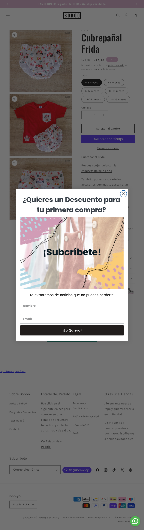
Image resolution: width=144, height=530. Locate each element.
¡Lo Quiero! (72, 330)
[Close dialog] (123, 193)
